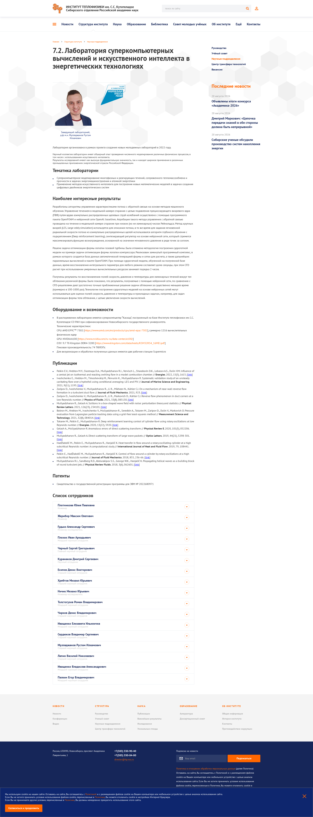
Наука (117, 24)
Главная (56, 41)
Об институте (221, 24)
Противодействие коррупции (237, 728)
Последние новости (231, 86)
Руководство (219, 47)
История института (231, 718)
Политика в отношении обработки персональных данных (205, 768)
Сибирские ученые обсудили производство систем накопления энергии (236, 144)
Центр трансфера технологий (229, 64)
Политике (100, 797)
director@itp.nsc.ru (124, 759)
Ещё (239, 24)
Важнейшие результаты (149, 718)
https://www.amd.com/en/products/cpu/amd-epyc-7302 (116, 330)
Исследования (144, 723)
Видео (56, 723)
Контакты (253, 24)
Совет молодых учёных (190, 24)
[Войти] (256, 8)
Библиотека (159, 24)
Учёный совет (219, 53)
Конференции (60, 718)
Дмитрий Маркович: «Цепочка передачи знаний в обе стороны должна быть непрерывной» (235, 122)
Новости (67, 24)
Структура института (93, 24)
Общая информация (232, 713)
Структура (102, 706)
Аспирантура (186, 713)
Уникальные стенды (147, 728)
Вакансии (217, 69)
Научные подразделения (97, 41)
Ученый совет (102, 718)
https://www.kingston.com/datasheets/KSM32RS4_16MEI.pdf (130, 343)
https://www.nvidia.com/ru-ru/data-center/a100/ (105, 338)
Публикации (143, 713)
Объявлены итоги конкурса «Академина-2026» (231, 103)
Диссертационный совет (192, 718)
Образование (136, 24)
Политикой (91, 794)
